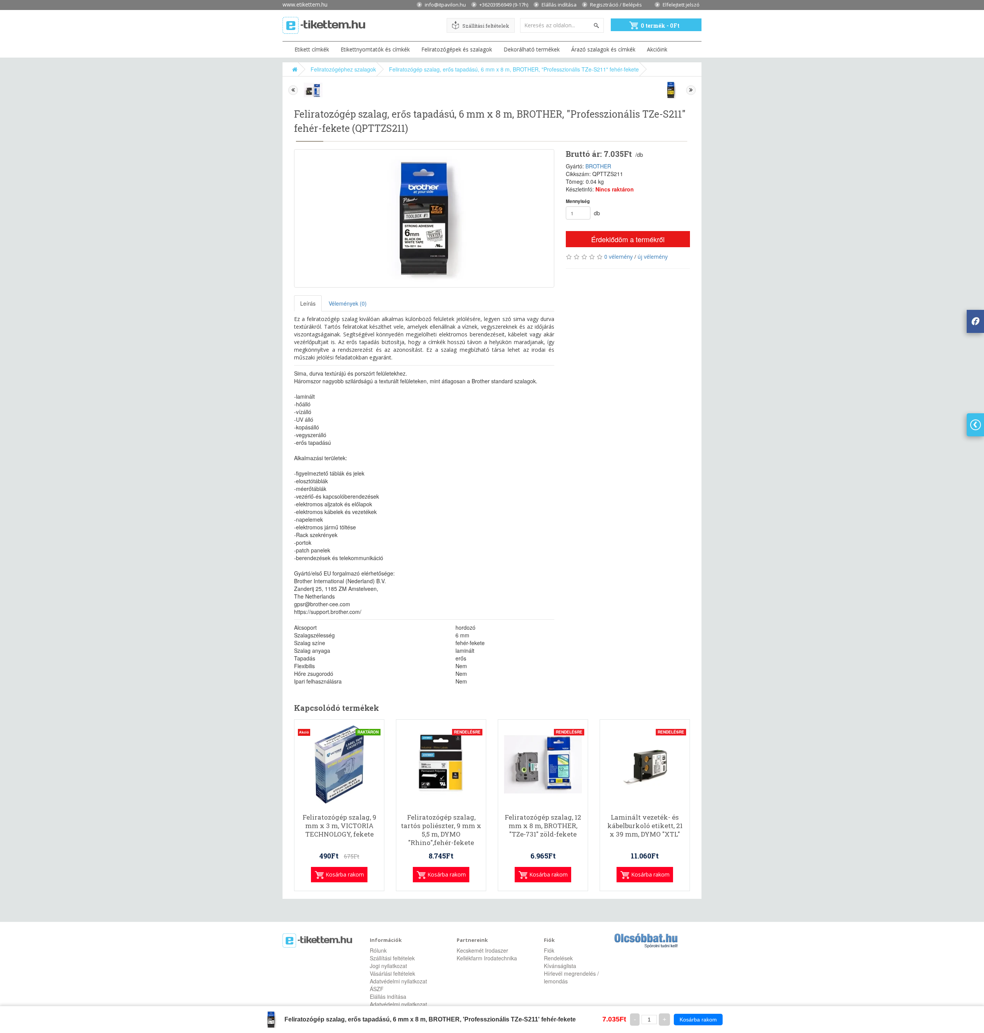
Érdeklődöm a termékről (628, 239)
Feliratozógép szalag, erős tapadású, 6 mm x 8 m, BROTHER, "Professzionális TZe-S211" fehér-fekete (514, 69)
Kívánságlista (560, 966)
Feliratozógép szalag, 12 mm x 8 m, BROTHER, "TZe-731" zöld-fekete (543, 825)
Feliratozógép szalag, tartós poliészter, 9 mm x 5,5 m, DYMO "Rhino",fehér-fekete (441, 830)
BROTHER (598, 166)
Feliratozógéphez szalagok (343, 69)
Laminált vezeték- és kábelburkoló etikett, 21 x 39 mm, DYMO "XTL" (645, 825)
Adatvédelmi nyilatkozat (398, 981)
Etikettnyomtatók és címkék (375, 49)
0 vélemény (618, 256)
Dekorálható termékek (532, 49)
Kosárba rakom (698, 1019)
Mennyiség (578, 201)
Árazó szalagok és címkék (603, 49)
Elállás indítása (559, 4)
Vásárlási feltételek (392, 973)
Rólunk (378, 950)
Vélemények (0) (348, 303)
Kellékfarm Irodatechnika (487, 958)
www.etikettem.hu (305, 4)
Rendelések (558, 958)
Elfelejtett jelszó (681, 4)
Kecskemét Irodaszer (482, 950)
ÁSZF (377, 989)
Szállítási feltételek (485, 25)
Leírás (308, 303)
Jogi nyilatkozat (388, 966)
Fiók (549, 950)
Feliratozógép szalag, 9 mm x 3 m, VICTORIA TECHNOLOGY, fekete (339, 825)
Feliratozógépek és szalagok (456, 49)
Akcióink (657, 49)
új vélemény (653, 256)
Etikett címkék (311, 49)
